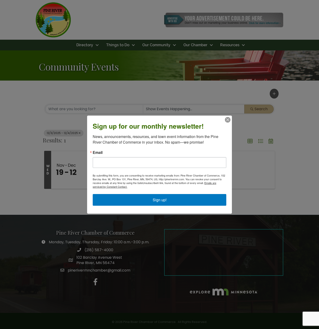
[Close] (227, 120)
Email (98, 152)
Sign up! (160, 199)
